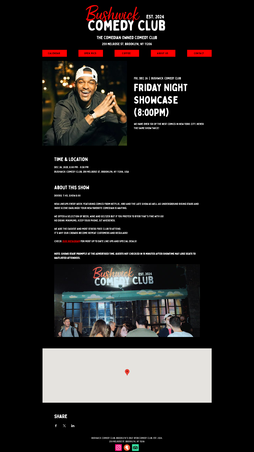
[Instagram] (118, 447)
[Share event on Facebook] (56, 425)
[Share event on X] (64, 425)
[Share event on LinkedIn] (72, 425)
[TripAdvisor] (135, 447)
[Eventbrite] (127, 447)
